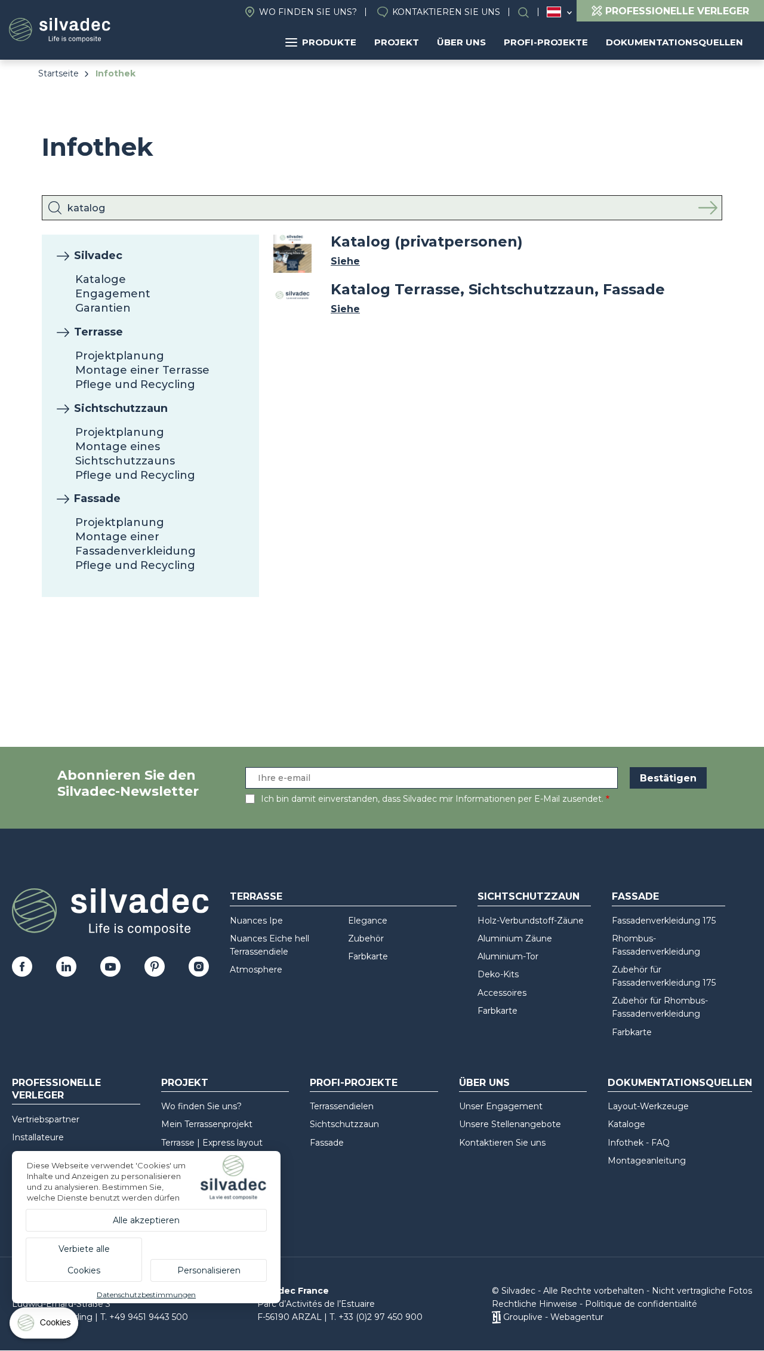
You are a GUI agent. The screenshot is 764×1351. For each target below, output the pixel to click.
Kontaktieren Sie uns (446, 12)
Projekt (396, 42)
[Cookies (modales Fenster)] (45, 1325)
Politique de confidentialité (641, 1303)
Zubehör (366, 938)
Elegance (367, 920)
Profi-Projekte (546, 42)
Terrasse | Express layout (212, 1142)
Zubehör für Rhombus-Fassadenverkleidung (660, 1007)
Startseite (58, 73)
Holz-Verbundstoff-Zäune (531, 920)
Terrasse (98, 331)
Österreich (554, 12)
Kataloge (100, 279)
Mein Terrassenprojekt (206, 1124)
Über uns (461, 42)
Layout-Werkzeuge (648, 1106)
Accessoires (502, 992)
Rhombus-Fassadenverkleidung (656, 945)
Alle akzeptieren (146, 1220)
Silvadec (98, 255)
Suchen (529, 12)
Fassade (97, 498)
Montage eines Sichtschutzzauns (125, 453)
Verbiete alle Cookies (84, 1260)
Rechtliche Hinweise (534, 1303)
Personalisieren (209, 1270)
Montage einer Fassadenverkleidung (135, 544)
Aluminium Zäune (515, 938)
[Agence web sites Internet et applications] (496, 1317)
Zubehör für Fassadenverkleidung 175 (664, 976)
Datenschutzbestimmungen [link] (146, 1294)
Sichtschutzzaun (121, 408)
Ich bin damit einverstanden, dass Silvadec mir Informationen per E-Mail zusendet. (432, 798)
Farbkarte (368, 956)
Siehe (345, 261)
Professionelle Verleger (56, 1089)
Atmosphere (256, 969)
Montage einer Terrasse (142, 370)
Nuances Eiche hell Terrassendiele (269, 945)
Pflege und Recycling (135, 384)
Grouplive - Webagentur (553, 1317)
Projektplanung (119, 355)
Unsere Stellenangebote (510, 1124)
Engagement (112, 293)
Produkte (329, 42)
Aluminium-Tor (508, 956)
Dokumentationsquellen (674, 42)
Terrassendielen (342, 1106)
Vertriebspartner (45, 1119)
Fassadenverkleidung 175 (664, 920)
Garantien (103, 308)
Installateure (38, 1137)
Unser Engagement (501, 1106)
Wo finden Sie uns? (308, 12)
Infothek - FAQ (639, 1142)
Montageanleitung (647, 1160)
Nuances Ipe (256, 920)
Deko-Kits (498, 974)
